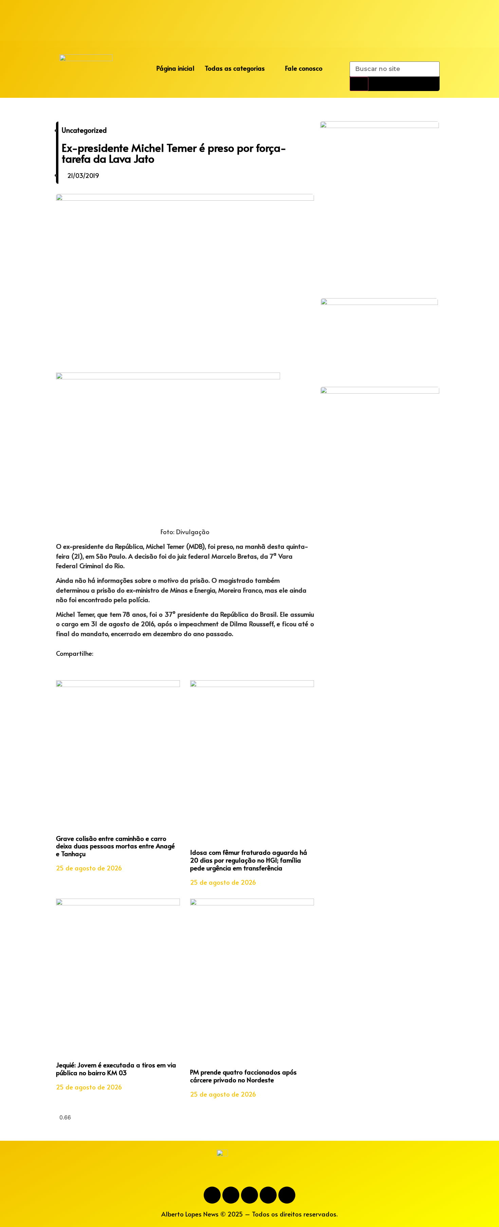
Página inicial (175, 68)
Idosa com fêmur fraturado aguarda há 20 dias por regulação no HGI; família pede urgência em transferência (248, 860)
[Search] (359, 84)
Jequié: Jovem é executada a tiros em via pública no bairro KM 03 (116, 1068)
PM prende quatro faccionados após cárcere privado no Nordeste (243, 1075)
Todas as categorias (235, 68)
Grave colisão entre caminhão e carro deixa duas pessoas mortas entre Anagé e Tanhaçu (115, 846)
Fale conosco (303, 68)
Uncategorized (84, 130)
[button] (58, 663)
